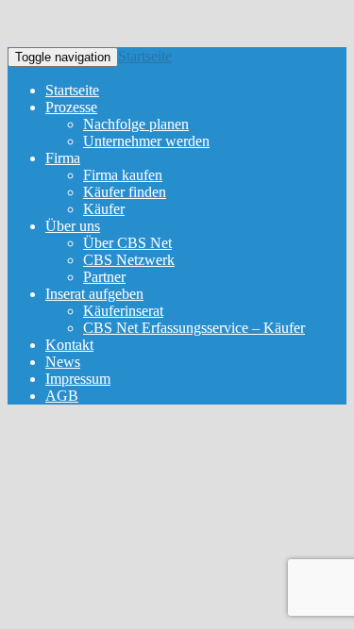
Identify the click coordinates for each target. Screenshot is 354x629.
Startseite (145, 56)
